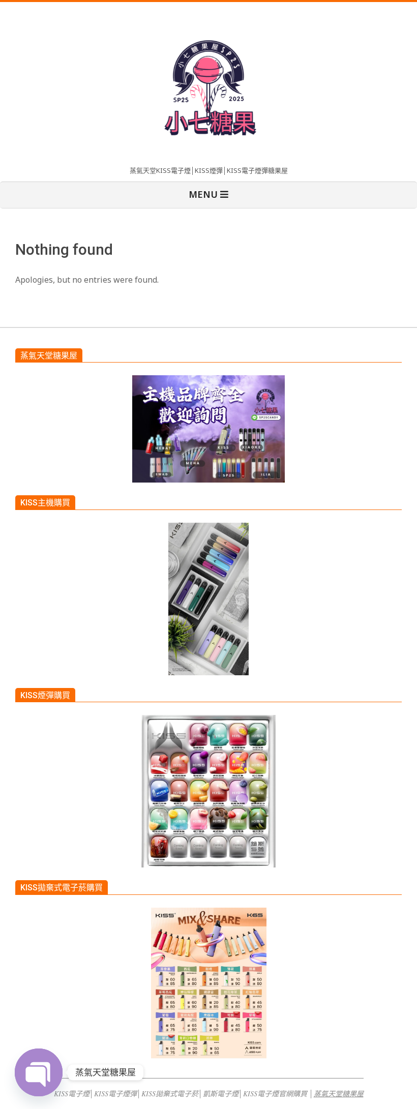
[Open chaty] (39, 1072)
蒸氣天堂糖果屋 (339, 1093)
